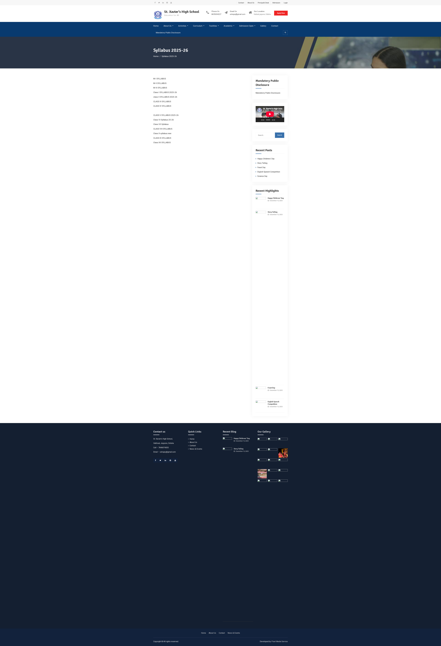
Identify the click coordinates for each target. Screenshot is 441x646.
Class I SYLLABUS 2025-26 (165, 92)
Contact (241, 3)
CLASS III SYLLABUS (162, 101)
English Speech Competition (268, 172)
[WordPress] (170, 460)
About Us (251, 3)
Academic (228, 26)
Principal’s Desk (263, 3)
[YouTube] (175, 460)
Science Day (262, 176)
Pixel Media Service (279, 641)
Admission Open (246, 26)
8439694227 (216, 14)
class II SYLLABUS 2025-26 (165, 97)
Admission (276, 3)
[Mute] (277, 120)
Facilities (213, 26)
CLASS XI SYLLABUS (162, 138)
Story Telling (262, 163)
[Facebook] (155, 460)
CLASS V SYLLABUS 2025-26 (166, 115)
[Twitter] (160, 460)
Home (155, 26)
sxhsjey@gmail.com (237, 14)
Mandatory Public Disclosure (168, 32)
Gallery (263, 26)
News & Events (196, 449)
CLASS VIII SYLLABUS (162, 129)
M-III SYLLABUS (160, 88)
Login (286, 3)
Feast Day (261, 167)
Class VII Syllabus (161, 124)
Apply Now (281, 13)
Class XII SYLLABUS (162, 142)
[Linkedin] (165, 460)
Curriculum (197, 26)
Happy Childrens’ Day (265, 159)
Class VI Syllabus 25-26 (163, 120)
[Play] (258, 120)
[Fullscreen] (281, 120)
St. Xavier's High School (181, 12)
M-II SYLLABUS (159, 83)
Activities (182, 26)
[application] (270, 114)
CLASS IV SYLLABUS (162, 106)
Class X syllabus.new (162, 133)
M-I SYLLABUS (159, 78)
